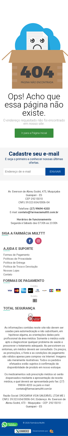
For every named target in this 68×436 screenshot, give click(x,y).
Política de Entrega (14, 262)
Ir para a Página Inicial (34, 133)
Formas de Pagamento (16, 254)
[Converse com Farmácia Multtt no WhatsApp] (10, 424)
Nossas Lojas (11, 270)
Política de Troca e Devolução (20, 266)
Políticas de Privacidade (17, 258)
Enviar (55, 171)
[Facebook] (29, 241)
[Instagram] (38, 241)
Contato (7, 274)
